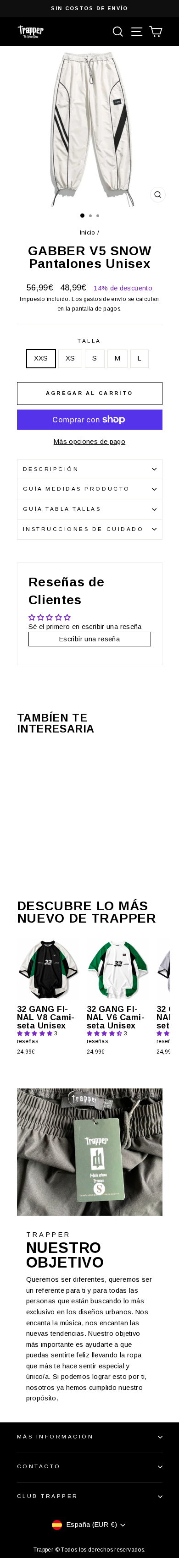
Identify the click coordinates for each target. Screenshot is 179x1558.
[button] (35, 1033)
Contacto (39, 1466)
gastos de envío (105, 299)
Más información (55, 1436)
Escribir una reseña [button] (89, 639)
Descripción (51, 469)
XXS (41, 358)
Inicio (87, 232)
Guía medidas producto (76, 489)
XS (70, 358)
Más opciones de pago (89, 441)
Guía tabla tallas (62, 509)
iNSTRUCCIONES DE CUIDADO (83, 529)
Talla (89, 341)
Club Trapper (47, 1496)
